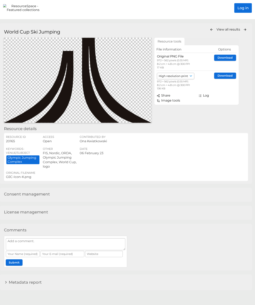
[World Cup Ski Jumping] (77, 80)
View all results (229, 29)
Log (205, 95)
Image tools (170, 100)
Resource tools (169, 41)
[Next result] (245, 30)
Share (165, 95)
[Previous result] (212, 30)
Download (225, 57)
